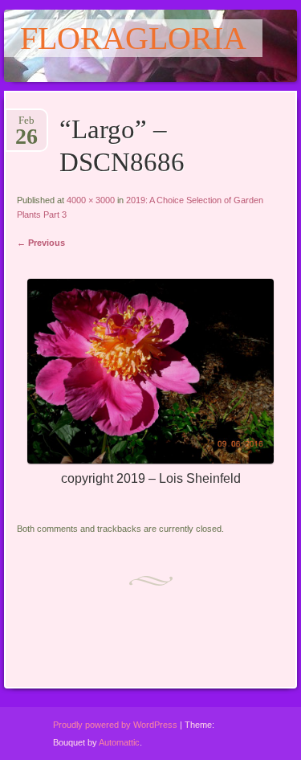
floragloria (133, 38)
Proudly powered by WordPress (115, 724)
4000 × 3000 (91, 200)
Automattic (119, 742)
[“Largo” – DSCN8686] (150, 460)
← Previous (41, 242)
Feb (26, 125)
